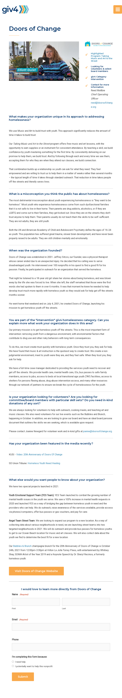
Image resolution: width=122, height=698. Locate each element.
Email (20, 619)
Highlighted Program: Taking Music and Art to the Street (101, 57)
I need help (20, 662)
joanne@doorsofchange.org (97, 431)
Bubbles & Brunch (22, 546)
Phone (15, 639)
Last (64, 608)
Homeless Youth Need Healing (44, 463)
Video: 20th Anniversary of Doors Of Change (39, 454)
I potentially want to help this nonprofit (34, 666)
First (14, 608)
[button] (36, 571)
